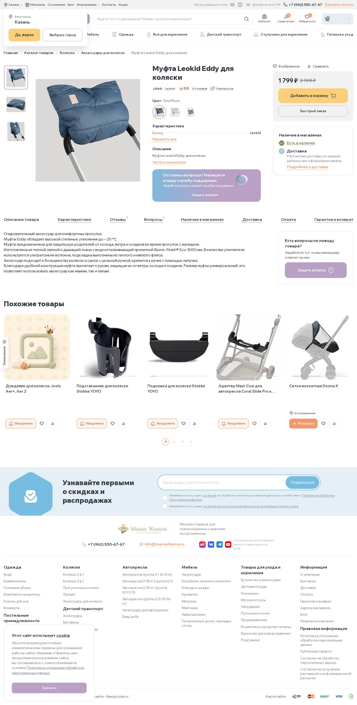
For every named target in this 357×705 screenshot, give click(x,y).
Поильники (249, 593)
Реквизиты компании (317, 621)
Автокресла (134, 567)
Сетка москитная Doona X (313, 386)
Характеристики (74, 219)
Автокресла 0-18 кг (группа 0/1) (147, 581)
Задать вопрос (205, 195)
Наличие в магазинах (202, 219)
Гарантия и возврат (334, 219)
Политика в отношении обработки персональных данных (321, 640)
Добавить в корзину (309, 95)
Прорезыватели (254, 620)
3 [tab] (182, 441)
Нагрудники (250, 607)
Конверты (12, 608)
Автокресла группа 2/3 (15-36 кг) (146, 601)
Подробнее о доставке (307, 167)
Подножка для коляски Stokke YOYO (176, 389)
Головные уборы (17, 588)
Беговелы (71, 622)
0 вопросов (224, 88)
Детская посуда (253, 586)
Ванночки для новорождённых (266, 633)
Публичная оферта (315, 651)
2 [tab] (174, 441)
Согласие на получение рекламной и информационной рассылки (325, 673)
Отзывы (118, 219)
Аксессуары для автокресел (145, 610)
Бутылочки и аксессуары (261, 580)
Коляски (67, 53)
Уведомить (23, 423)
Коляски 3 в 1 (73, 581)
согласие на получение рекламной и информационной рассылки (251, 506)
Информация (313, 567)
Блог (71, 4)
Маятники (190, 608)
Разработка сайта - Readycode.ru (101, 696)
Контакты (109, 4)
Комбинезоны (15, 581)
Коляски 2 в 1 (73, 574)
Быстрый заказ (313, 111)
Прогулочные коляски (81, 588)
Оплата (288, 219)
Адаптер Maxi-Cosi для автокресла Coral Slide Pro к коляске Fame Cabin (245, 389)
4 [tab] (191, 441)
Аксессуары (72, 616)
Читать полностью (169, 162)
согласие (209, 495)
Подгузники (250, 640)
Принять (49, 688)
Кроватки (190, 594)
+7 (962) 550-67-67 (305, 4)
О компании (56, 4)
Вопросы (153, 219)
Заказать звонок (339, 4)
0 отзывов (199, 88)
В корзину (306, 423)
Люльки (69, 594)
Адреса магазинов (315, 608)
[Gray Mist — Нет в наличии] (175, 112)
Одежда (12, 567)
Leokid (170, 88)
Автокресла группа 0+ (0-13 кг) (147, 574)
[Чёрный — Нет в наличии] (191, 112)
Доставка (252, 219)
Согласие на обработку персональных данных (319, 660)
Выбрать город (63, 35)
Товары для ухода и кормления (260, 570)
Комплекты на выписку (22, 594)
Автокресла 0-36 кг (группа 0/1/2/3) (144, 590)
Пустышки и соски (255, 613)
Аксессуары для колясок (103, 53)
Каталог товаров (38, 53)
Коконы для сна (16, 601)
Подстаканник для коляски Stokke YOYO (102, 389)
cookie (63, 635)
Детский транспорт (83, 608)
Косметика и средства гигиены (266, 627)
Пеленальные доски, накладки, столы (207, 623)
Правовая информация (323, 628)
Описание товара (21, 219)
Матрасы (189, 601)
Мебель (190, 567)
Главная (11, 53)
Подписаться (302, 482)
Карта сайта (275, 696)
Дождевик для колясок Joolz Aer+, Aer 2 (33, 389)
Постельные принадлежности (22, 618)
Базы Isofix (130, 617)
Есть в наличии (301, 143)
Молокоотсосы (253, 600)
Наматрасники (193, 614)
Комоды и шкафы (195, 588)
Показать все (164, 139)
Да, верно (24, 34)
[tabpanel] (37, 371)
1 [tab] (165, 441)
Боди (8, 574)
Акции (123, 4)
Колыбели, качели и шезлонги (206, 581)
